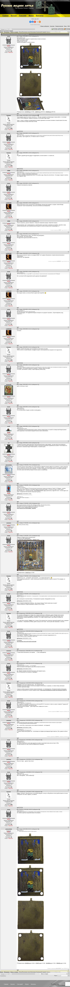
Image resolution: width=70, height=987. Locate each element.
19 (38, 426)
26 (39, 576)
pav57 (8, 426)
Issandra (9, 485)
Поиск (65, 26)
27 (39, 593)
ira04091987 (8, 202)
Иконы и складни (14, 32)
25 (39, 535)
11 (38, 271)
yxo (9, 442)
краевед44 (8, 384)
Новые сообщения (45, 26)
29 (41, 631)
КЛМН (8, 170)
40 (38, 829)
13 (38, 309)
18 (38, 406)
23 (39, 503)
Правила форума (59, 26)
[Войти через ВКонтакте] (30, 22)
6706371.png (38, 963)
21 (39, 464)
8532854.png (28, 963)
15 (38, 347)
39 (39, 809)
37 (41, 772)
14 (38, 328)
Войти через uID (35, 18)
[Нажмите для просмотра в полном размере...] (30, 69)
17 (38, 384)
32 (41, 683)
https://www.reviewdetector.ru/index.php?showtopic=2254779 (53, 690)
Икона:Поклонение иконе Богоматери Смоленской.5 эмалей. (32, 32)
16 (38, 364)
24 (38, 522)
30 (41, 650)
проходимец (9, 464)
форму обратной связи (64, 984)
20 (38, 442)
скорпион (8, 522)
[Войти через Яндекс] (35, 22)
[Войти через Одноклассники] (40, 22)
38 (41, 791)
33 (41, 700)
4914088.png (49, 963)
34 (41, 720)
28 (41, 613)
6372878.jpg (27, 111)
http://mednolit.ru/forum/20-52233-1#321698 (26, 641)
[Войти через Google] (37, 22)
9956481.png (59, 963)
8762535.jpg (48, 111)
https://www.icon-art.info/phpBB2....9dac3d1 (26, 508)
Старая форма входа (35, 24)
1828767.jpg (38, 111)
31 (41, 663)
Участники (52, 26)
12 (38, 291)
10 (38, 253)
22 (39, 485)
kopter (8, 36)
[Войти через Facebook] (33, 22)
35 (41, 739)
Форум (1, 32)
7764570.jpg (27, 572)
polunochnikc (8, 829)
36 (41, 759)
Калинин (11, 30)
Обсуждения (7, 32)
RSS (68, 26)
